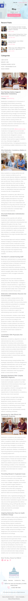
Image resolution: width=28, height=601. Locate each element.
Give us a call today (14, 15)
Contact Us (17, 580)
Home (12, 12)
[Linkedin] (7, 560)
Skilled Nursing (5, 69)
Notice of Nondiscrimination (8, 596)
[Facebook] (2, 560)
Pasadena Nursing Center (8, 64)
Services (10, 580)
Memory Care (5, 62)
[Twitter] (5, 560)
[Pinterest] (10, 560)
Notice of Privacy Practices (14, 598)
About (5, 580)
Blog (23, 580)
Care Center (4, 60)
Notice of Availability (20, 596)
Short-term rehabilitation (8, 66)
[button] (2, 6)
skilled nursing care (19, 129)
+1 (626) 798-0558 (22, 2)
